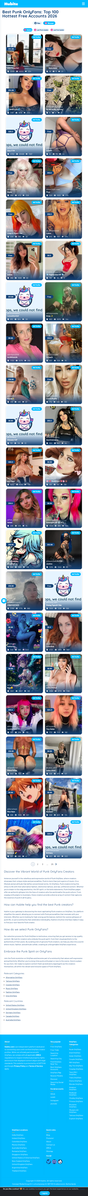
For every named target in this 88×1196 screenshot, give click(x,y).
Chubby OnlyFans (76, 1098)
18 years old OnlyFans (73, 1111)
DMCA (38, 1055)
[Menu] (83, 3)
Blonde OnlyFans (75, 1084)
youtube (53, 1103)
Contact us (50, 1145)
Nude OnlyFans (75, 1049)
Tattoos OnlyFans (13, 981)
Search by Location (54, 1054)
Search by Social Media (56, 1083)
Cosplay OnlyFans (13, 985)
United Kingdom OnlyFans (16, 1009)
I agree (45, 1193)
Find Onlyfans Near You (55, 1063)
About (48, 1141)
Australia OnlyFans (13, 1020)
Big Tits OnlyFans (76, 1066)
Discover (54, 1079)
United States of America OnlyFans (26, 1158)
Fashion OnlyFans (13, 992)
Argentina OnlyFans (20, 1167)
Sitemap (49, 1151)
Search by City (56, 1058)
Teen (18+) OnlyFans (73, 1073)
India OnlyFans (17, 1135)
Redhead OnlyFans (72, 1094)
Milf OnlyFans (74, 1062)
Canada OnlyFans (12, 1016)
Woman (51, 23)
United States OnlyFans (15, 1005)
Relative (29, 30)
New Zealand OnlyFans (21, 1161)
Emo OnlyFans (11, 996)
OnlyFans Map (55, 1072)
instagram (54, 1100)
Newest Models (56, 1076)
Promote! (50, 1138)
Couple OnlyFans (75, 1059)
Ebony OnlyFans (75, 1081)
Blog (48, 1135)
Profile (37, 37)
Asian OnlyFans (75, 1056)
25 (52, 864)
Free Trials (54, 1050)
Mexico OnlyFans (18, 1145)
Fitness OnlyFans (76, 1101)
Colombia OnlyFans (19, 1141)
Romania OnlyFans (19, 1151)
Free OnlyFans (56, 1046)
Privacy (82, 1189)
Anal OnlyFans (74, 1053)
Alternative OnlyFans (14, 977)
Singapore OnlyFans (20, 1154)
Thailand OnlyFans (19, 1171)
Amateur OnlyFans (72, 1088)
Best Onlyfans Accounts (56, 1068)
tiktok (52, 1094)
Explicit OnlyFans (76, 1118)
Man (38, 23)
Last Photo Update (42, 30)
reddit (52, 1097)
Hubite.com (9, 1047)
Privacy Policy (19, 1066)
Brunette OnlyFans (73, 1105)
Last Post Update (58, 30)
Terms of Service (36, 1066)
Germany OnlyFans (13, 1012)
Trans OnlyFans (75, 1077)
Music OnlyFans (12, 988)
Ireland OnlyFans (18, 1138)
